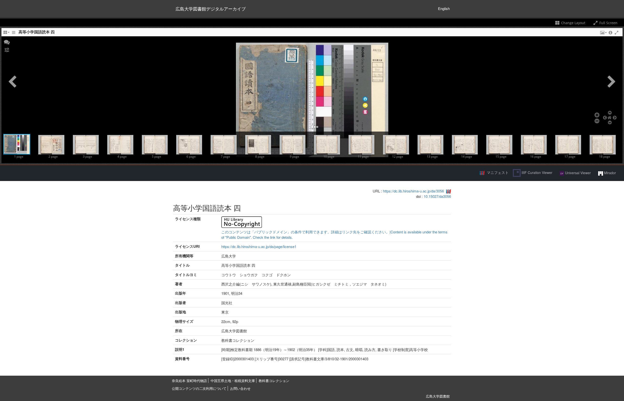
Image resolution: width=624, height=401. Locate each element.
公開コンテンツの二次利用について (199, 388)
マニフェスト (498, 172)
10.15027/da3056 (437, 196)
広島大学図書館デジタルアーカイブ (211, 8)
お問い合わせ (240, 388)
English (444, 8)
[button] (7, 42)
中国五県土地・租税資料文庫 (233, 380)
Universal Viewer (577, 172)
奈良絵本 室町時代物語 (189, 380)
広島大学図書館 (438, 396)
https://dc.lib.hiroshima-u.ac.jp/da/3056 (413, 190)
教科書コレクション (274, 380)
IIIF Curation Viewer (536, 172)
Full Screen (607, 22)
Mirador (609, 172)
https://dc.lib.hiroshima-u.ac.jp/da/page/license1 (258, 246)
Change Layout (572, 22)
